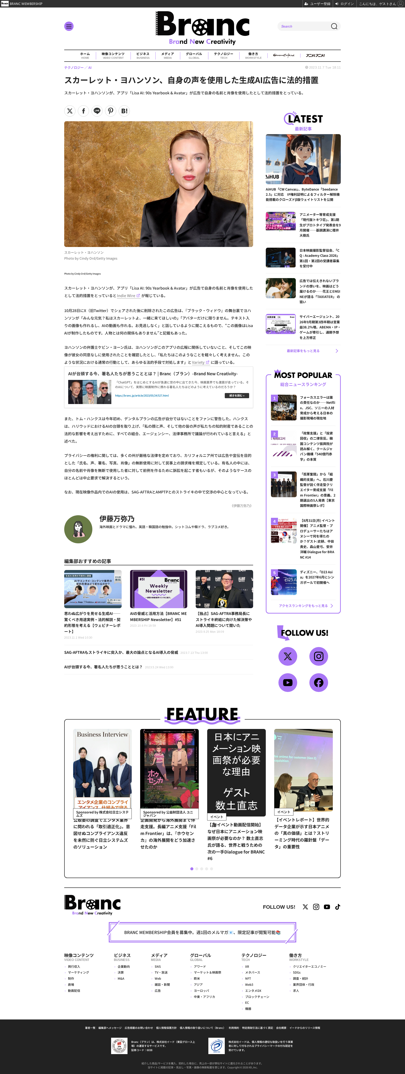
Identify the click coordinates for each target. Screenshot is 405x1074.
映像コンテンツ (113, 55)
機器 (248, 1008)
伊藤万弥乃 (117, 518)
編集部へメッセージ (110, 1028)
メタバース (252, 972)
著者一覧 (90, 1028)
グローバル (194, 55)
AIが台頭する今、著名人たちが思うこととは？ (119, 666)
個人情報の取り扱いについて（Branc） (203, 1028)
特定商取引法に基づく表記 (257, 1028)
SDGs (296, 972)
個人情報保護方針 (166, 1028)
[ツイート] (69, 111)
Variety (198, 362)
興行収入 (74, 966)
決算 (121, 972)
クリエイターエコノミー (309, 966)
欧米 (197, 978)
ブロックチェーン (257, 996)
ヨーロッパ (201, 990)
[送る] (97, 111)
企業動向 (124, 966)
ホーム (85, 55)
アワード (200, 966)
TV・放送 (161, 972)
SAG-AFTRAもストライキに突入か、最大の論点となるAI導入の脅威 (136, 652)
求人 (296, 990)
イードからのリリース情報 (304, 1028)
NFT (248, 978)
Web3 (249, 984)
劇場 (71, 984)
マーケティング (78, 972)
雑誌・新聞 (162, 984)
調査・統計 (300, 978)
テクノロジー (223, 55)
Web (158, 978)
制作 (71, 978)
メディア (167, 55)
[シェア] (83, 111)
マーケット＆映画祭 (207, 972)
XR (247, 966)
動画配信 (74, 990)
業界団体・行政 (303, 984)
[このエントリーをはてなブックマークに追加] (124, 111)
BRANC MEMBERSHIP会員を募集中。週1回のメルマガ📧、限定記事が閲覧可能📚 (202, 932)
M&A (121, 978)
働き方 (253, 55)
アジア (198, 984)
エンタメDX (253, 990)
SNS (158, 966)
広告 (158, 990)
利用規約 (234, 1028)
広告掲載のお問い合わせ (139, 1028)
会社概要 (281, 1028)
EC (247, 1002)
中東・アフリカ (204, 996)
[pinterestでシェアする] (110, 111)
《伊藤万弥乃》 (241, 505)
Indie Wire (126, 295)
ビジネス (143, 55)
